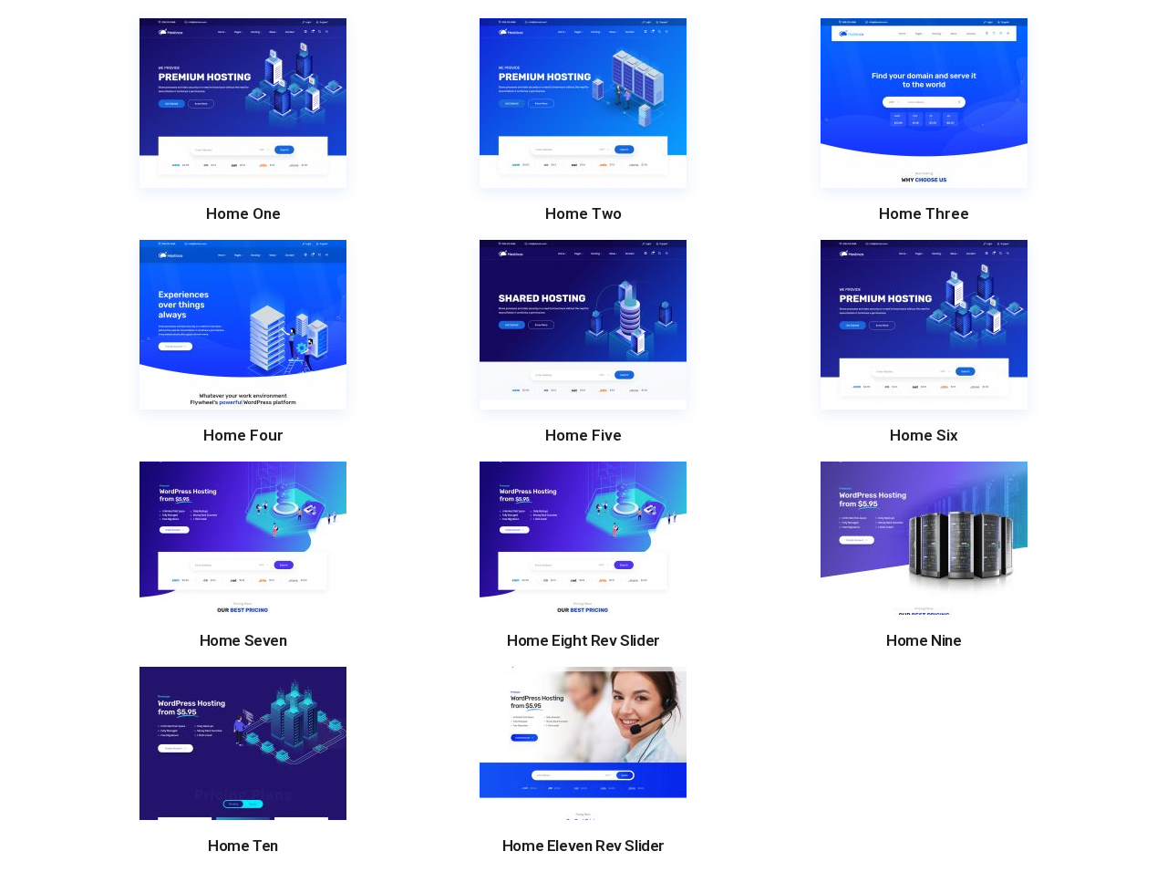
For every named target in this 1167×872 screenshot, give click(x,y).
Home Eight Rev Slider (583, 641)
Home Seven (243, 641)
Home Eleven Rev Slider (583, 846)
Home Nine (923, 641)
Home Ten (243, 846)
